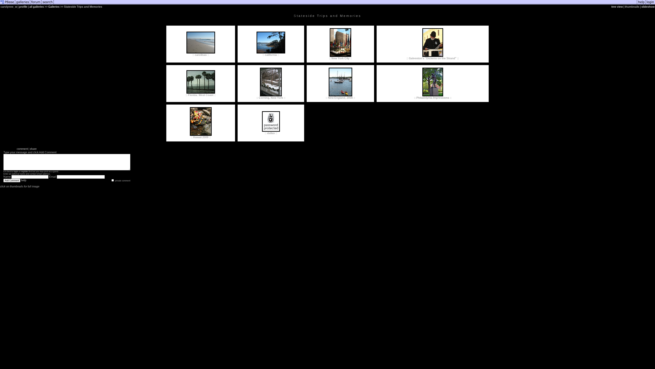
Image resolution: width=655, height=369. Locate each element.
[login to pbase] (650, 3)
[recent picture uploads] (22, 3)
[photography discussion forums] (35, 3)
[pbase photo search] (47, 3)
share (33, 148)
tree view (617, 6)
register (24, 171)
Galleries (54, 6)
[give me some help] (641, 3)
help (23, 180)
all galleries (36, 6)
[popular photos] (345, 3)
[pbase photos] (7, 3)
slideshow (647, 6)
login (16, 171)
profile (23, 6)
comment (22, 148)
